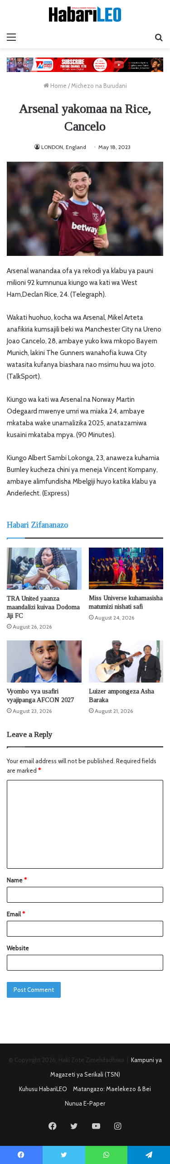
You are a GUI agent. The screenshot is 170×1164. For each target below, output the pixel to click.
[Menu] (11, 37)
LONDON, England (63, 147)
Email (16, 914)
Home (58, 85)
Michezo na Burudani (99, 85)
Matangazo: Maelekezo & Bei (112, 1088)
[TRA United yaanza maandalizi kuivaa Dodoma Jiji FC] (44, 569)
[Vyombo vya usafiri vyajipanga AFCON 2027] (44, 661)
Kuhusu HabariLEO (43, 1088)
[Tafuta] (158, 37)
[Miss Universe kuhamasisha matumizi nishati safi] (126, 568)
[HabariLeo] (85, 14)
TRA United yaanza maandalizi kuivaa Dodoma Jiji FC (43, 607)
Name (17, 880)
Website (18, 948)
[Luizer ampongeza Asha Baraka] (126, 661)
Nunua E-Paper (85, 1103)
